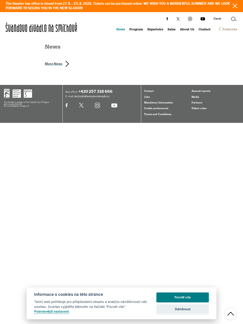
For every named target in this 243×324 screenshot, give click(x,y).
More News (53, 64)
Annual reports (201, 91)
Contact (204, 29)
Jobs (147, 97)
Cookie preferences (156, 108)
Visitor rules (199, 108)
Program (136, 29)
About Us (187, 29)
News (120, 29)
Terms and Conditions (157, 114)
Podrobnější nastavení (51, 311)
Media (195, 97)
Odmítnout (183, 309)
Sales (172, 29)
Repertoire (155, 29)
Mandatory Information (158, 102)
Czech (217, 18)
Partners (197, 102)
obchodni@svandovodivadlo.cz (92, 96)
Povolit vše (182, 297)
